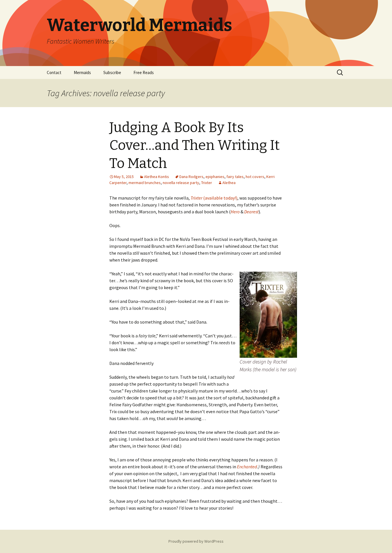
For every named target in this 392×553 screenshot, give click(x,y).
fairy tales (235, 176)
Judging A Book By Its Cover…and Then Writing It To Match (194, 145)
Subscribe (112, 72)
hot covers (255, 176)
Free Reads (143, 72)
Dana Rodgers (191, 176)
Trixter (206, 182)
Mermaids (82, 72)
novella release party (181, 182)
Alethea (229, 182)
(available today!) (214, 198)
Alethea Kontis (156, 176)
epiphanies (214, 176)
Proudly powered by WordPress (196, 541)
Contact (54, 72)
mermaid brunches (145, 182)
